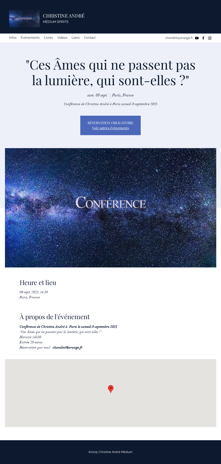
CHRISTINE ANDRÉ (63, 15)
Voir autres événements (110, 128)
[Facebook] (203, 38)
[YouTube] (197, 38)
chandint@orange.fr (179, 38)
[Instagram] (210, 38)
